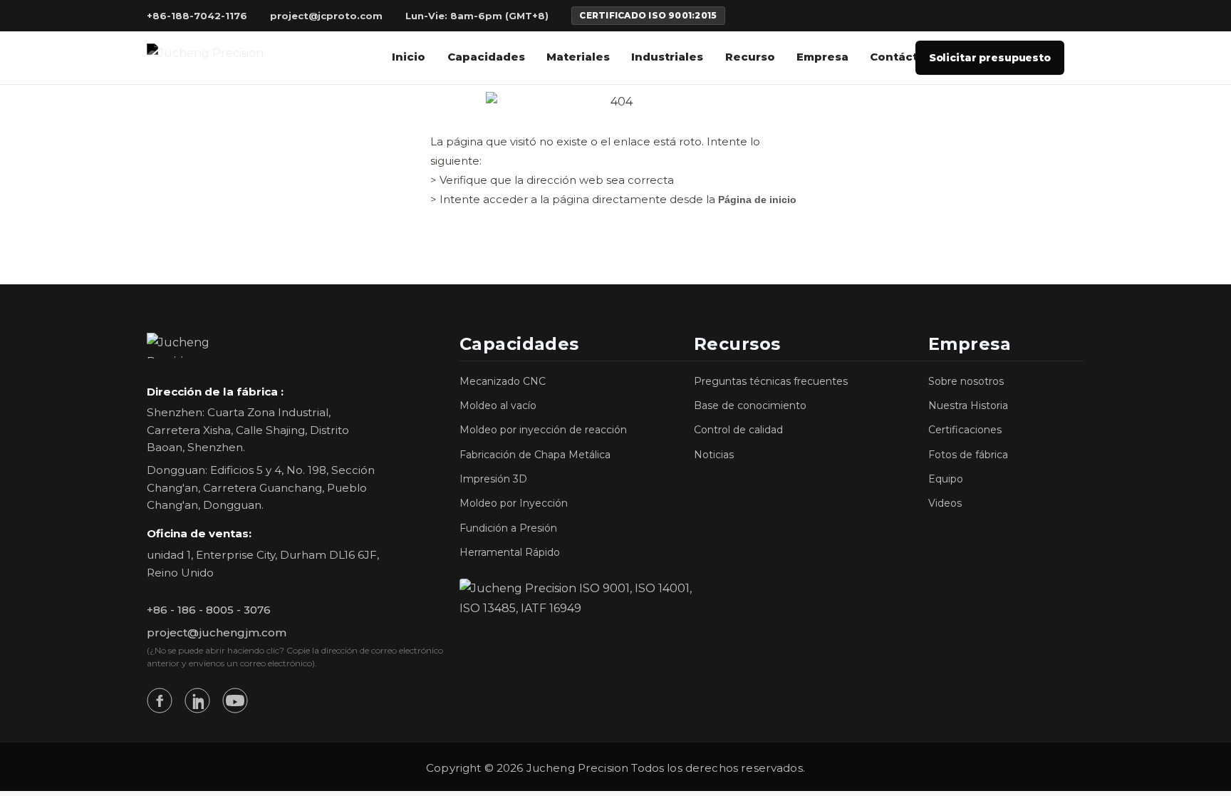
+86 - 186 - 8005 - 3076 (209, 609)
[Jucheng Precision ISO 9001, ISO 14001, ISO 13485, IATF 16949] (576, 598)
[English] (994, 16)
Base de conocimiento (750, 405)
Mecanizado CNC (502, 381)
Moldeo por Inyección (513, 503)
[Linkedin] (197, 700)
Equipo (945, 478)
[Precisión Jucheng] (205, 57)
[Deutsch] (1035, 16)
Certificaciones (965, 429)
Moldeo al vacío (497, 405)
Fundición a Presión (508, 528)
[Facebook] (159, 700)
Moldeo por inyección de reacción (543, 429)
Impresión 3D (493, 478)
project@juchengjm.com (216, 632)
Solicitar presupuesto (990, 57)
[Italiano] (1056, 16)
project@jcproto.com (326, 16)
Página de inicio (757, 199)
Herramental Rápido (509, 552)
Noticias (714, 454)
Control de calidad (738, 429)
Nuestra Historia (968, 405)
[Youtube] (235, 700)
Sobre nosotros (966, 381)
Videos (945, 503)
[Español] (1076, 16)
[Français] (1014, 16)
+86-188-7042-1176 (197, 16)
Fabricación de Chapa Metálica (535, 454)
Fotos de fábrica (968, 454)
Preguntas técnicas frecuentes (771, 381)
